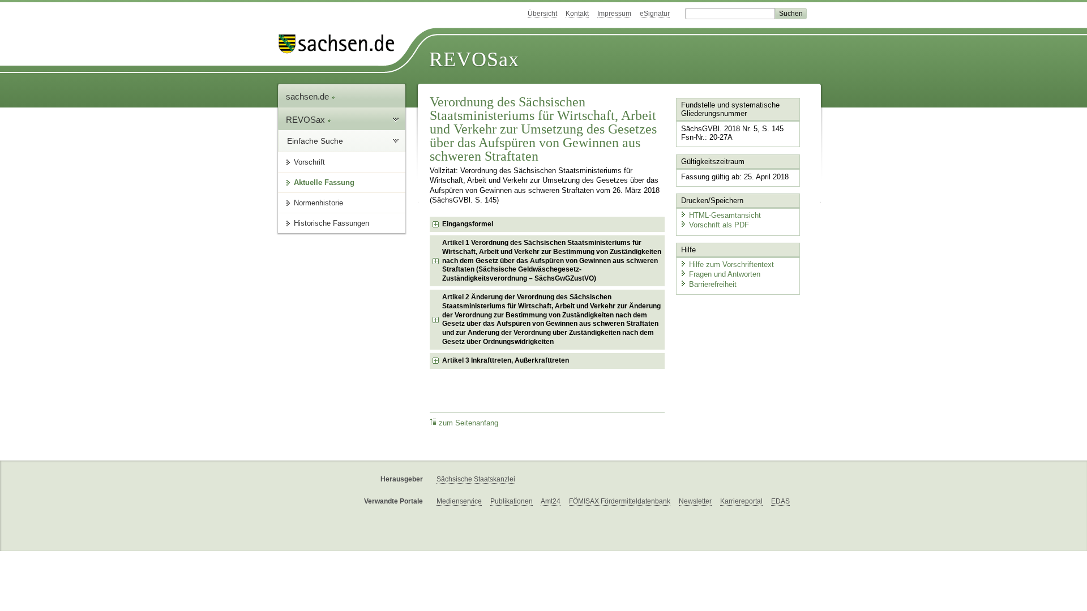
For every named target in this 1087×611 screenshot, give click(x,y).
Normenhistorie (318, 203)
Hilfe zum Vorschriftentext (731, 264)
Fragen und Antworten (724, 274)
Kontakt (577, 14)
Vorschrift (309, 162)
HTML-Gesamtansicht (725, 215)
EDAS (780, 501)
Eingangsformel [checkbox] (467, 224)
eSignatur (655, 14)
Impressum (614, 14)
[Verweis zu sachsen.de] (340, 44)
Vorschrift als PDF (719, 225)
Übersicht (542, 14)
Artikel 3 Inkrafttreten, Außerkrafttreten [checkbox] (505, 360)
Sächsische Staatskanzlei (475, 479)
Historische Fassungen (331, 223)
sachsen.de (308, 96)
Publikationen (511, 501)
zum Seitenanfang (468, 423)
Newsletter (695, 501)
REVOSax (474, 59)
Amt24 (550, 501)
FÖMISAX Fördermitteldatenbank (619, 501)
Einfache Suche (315, 140)
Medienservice (459, 501)
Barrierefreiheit (713, 284)
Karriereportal (741, 501)
